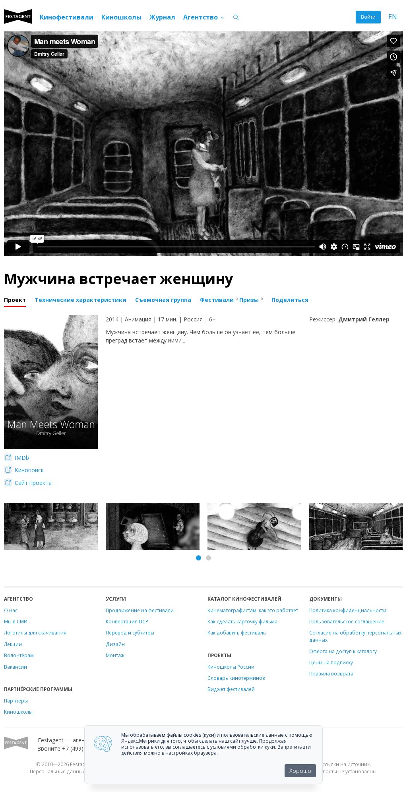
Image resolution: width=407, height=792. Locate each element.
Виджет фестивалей (231, 689)
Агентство (201, 17)
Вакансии (15, 667)
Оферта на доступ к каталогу (343, 651)
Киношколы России (230, 667)
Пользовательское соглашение (346, 621)
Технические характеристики (80, 300)
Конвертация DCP (127, 621)
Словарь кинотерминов (236, 678)
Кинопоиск (28, 470)
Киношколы (121, 17)
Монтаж (115, 655)
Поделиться (289, 300)
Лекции (13, 644)
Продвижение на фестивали (140, 610)
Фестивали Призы (231, 300)
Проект (15, 300)
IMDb (21, 457)
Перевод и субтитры (130, 632)
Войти (368, 17)
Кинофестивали (66, 17)
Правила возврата (331, 673)
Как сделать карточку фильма (242, 621)
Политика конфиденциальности (347, 610)
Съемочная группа (163, 300)
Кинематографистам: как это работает (252, 610)
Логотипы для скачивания (35, 632)
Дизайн (115, 644)
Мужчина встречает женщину (118, 278)
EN (392, 17)
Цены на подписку (331, 662)
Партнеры (16, 700)
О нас (10, 610)
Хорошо (300, 770)
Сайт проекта (32, 482)
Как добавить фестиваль (236, 632)
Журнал (162, 17)
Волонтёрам (19, 655)
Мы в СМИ (15, 621)
